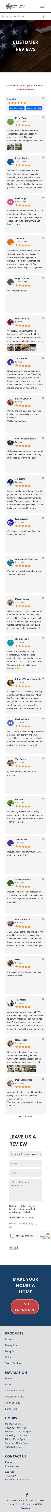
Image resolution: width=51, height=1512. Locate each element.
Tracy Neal (20, 1000)
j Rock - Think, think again (28, 679)
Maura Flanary (22, 318)
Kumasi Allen (21, 519)
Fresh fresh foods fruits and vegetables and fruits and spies (25, 573)
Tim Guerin (20, 759)
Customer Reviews (15, 1390)
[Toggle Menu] (42, 6)
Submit (13, 1248)
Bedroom (10, 1338)
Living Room (11, 1351)
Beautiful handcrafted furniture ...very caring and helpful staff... (24, 853)
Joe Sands (20, 238)
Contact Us (11, 1408)
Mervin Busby (22, 599)
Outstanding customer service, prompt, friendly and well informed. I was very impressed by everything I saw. (25, 454)
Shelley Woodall (23, 879)
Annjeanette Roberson (26, 559)
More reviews (25, 1116)
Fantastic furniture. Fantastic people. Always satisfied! (24, 974)
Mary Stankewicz (23, 1080)
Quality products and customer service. (21, 773)
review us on (33, 108)
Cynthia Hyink (22, 639)
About (8, 1384)
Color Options (12, 1402)
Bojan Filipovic (22, 278)
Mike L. (18, 959)
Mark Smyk (20, 198)
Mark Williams (22, 719)
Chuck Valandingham (25, 438)
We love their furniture (17, 290)
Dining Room (12, 1345)
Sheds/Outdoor (13, 1363)
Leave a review (25, 89)
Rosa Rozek (21, 1040)
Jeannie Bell (21, 839)
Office (8, 1357)
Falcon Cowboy (23, 399)
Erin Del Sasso (22, 919)
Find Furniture (25, 1306)
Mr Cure (19, 799)
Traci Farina (21, 358)
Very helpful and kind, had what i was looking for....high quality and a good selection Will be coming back (24, 416)
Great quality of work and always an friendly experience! (23, 533)
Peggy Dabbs (21, 158)
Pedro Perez (21, 118)
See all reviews (16, 108)
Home (8, 1378)
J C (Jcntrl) (20, 479)
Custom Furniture (14, 1396)
